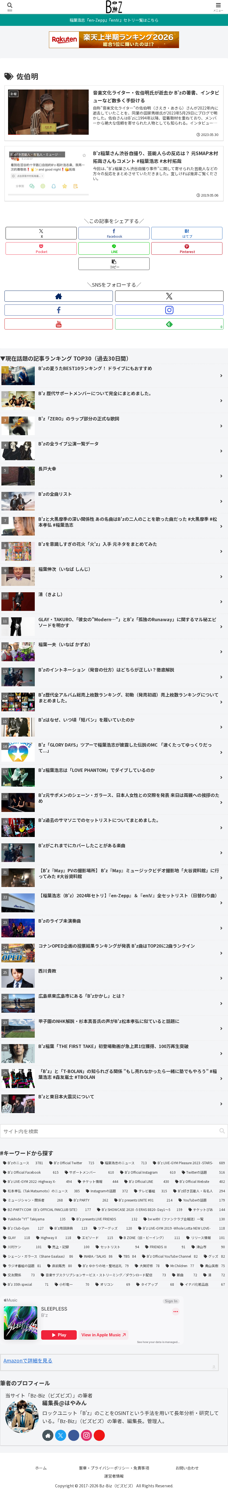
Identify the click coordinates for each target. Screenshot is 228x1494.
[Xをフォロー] (169, 296)
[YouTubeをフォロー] (58, 323)
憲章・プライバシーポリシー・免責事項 (114, 1468)
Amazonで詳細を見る (28, 1360)
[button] (114, 263)
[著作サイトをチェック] (58, 296)
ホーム (41, 1468)
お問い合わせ (187, 1468)
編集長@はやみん (64, 1403)
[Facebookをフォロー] (58, 310)
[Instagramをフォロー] (169, 310)
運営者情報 (114, 1476)
